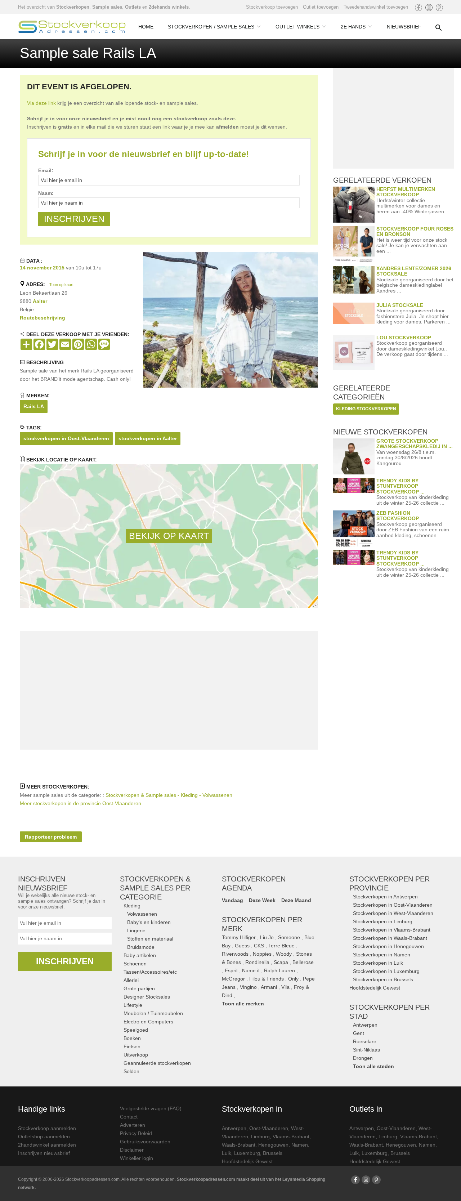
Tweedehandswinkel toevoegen (376, 7)
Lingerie (136, 930)
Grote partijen (139, 988)
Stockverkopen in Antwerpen (385, 896)
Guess (242, 945)
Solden (131, 1071)
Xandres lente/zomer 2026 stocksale (413, 271)
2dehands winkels (169, 7)
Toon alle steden (373, 1066)
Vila (285, 987)
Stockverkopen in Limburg (382, 921)
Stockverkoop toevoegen (272, 7)
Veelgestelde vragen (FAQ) (151, 1108)
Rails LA (33, 406)
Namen (299, 1145)
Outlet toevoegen (321, 7)
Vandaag (232, 900)
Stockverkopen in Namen (381, 954)
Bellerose (303, 962)
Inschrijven (65, 961)
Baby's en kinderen (149, 922)
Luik (226, 1153)
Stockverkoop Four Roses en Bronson (414, 231)
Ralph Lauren (279, 970)
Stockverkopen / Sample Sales (211, 27)
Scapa (281, 962)
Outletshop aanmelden (44, 1136)
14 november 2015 (42, 268)
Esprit (231, 970)
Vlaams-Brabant (291, 1136)
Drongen (363, 1058)
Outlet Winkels (297, 27)
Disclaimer (132, 1150)
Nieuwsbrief (404, 27)
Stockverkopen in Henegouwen (388, 946)
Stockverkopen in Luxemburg (386, 971)
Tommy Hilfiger (239, 937)
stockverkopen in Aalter (147, 438)
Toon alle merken (243, 1003)
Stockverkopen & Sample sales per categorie (155, 888)
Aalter (40, 301)
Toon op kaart (61, 284)
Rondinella (257, 962)
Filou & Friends (266, 979)
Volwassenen (142, 914)
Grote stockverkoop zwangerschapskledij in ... (414, 443)
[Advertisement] (169, 690)
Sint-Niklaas (366, 1050)
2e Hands (353, 27)
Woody (284, 954)
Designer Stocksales (147, 997)
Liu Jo (267, 937)
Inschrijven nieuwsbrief (44, 1153)
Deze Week (262, 900)
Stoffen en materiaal (150, 939)
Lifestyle (133, 1005)
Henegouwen (273, 1145)
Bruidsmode (141, 947)
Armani (269, 987)
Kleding (132, 905)
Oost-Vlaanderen (268, 1128)
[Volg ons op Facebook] (418, 7)
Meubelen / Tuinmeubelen (153, 1013)
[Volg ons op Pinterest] (439, 7)
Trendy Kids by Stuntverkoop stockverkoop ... (400, 486)
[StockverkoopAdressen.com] (72, 26)
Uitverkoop (136, 1055)
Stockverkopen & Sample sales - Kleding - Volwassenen (169, 795)
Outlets (133, 7)
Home (145, 27)
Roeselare (364, 1041)
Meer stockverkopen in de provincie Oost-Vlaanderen (80, 803)
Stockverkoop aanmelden (47, 1128)
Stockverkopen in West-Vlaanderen (393, 913)
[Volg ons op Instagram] (429, 7)
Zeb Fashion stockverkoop (397, 515)
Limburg (260, 1136)
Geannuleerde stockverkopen (157, 1063)
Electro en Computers (148, 1021)
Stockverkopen (72, 7)
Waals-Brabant (238, 1145)
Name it (251, 970)
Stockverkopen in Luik (378, 963)
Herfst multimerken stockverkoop (405, 191)
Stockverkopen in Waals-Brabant (390, 938)
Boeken (132, 1038)
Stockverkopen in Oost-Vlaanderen (393, 905)
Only (293, 979)
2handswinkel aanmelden (47, 1145)
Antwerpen (365, 1025)
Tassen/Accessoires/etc (150, 972)
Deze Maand (296, 900)
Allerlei (131, 980)
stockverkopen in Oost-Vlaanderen (66, 438)
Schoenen (135, 963)
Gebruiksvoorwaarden (145, 1141)
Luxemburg (247, 1153)
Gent (358, 1033)
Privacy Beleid (136, 1133)
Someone (289, 937)
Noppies (262, 954)
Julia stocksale (399, 305)
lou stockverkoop (403, 337)
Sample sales (107, 7)
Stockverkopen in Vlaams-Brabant (391, 930)
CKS (259, 945)
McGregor (233, 979)
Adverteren (132, 1125)
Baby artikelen (140, 955)
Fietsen (132, 1046)
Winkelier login (136, 1158)
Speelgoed (136, 1030)
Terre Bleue (281, 945)
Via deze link (41, 103)
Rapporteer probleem (51, 837)
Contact (129, 1117)
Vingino (248, 987)
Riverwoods (235, 954)
